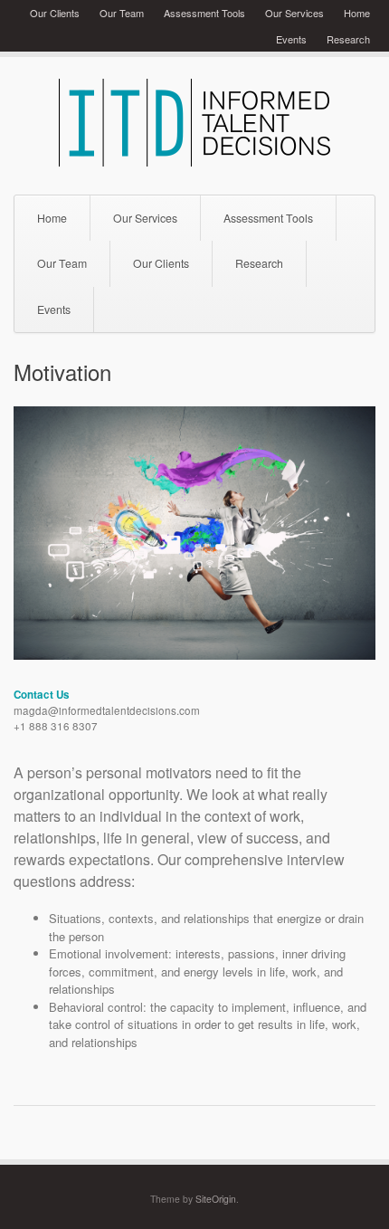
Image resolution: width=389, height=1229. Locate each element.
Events (291, 39)
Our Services (294, 12)
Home (357, 12)
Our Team (122, 12)
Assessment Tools (204, 12)
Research (348, 39)
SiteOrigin (215, 1198)
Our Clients (55, 12)
